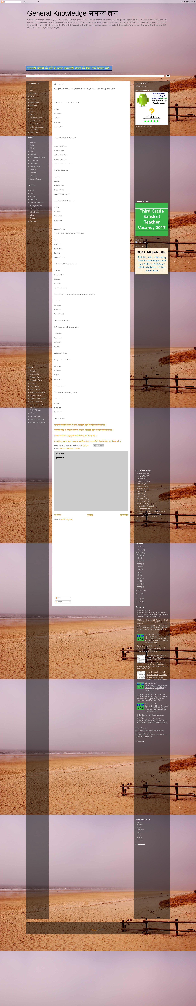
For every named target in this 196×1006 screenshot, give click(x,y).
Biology (33, 154)
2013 (139, 599)
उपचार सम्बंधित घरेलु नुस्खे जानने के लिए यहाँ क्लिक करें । (75, 436)
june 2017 (140, 494)
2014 (139, 596)
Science (33, 142)
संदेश (58, 598)
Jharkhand (33, 218)
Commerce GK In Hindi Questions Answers (151, 694)
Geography (34, 163)
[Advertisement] (81, 47)
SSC (31, 90)
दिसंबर (139, 555)
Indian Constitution (37, 419)
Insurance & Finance (37, 157)
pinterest (140, 840)
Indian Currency (36, 402)
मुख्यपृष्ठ (90, 515)
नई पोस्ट (57, 515)
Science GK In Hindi (152, 704)
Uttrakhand (34, 200)
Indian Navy (34, 132)
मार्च (138, 581)
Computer (33, 173)
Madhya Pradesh (36, 206)
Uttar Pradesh (35, 209)
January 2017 (141, 481)
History (32, 148)
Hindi (32, 151)
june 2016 (140, 484)
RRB (32, 115)
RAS (32, 108)
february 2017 (141, 489)
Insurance (33, 105)
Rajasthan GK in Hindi (152, 635)
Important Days (35, 395)
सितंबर (139, 564)
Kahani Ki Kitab (140, 86)
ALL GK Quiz (141, 504)
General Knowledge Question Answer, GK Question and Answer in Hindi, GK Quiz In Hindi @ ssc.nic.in (156, 658)
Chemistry (33, 176)
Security (33, 99)
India (32, 193)
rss (138, 832)
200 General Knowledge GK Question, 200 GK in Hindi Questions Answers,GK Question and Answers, (152, 621)
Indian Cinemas (35, 410)
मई (138, 575)
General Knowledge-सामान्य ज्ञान (72, 13)
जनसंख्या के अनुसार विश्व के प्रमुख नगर (148, 514)
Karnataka (33, 221)
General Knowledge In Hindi (156, 672)
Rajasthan (33, 196)
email (139, 835)
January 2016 (141, 486)
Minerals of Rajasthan (38, 422)
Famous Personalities (37, 392)
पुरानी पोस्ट (124, 515)
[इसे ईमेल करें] (94, 445)
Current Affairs (35, 179)
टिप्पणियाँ (59, 602)
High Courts (34, 386)
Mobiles (33, 383)
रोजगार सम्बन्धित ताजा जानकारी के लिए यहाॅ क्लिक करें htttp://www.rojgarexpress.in (149, 732)
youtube (139, 837)
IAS (31, 112)
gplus (139, 827)
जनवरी (139, 587)
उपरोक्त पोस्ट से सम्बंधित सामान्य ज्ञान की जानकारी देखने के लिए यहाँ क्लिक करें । (84, 430)
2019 (139, 547)
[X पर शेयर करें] (99, 445)
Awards (33, 371)
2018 (139, 550)
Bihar (32, 215)
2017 (139, 553)
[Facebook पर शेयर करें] (101, 445)
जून (138, 572)
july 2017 (140, 491)
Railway (33, 93)
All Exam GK (141, 499)
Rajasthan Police (36, 118)
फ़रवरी (139, 584)
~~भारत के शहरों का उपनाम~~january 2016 (150, 511)
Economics (34, 160)
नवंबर (139, 558)
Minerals (33, 413)
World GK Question (73, 448)
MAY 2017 (63, 448)
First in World (35, 389)
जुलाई (139, 569)
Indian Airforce (35, 124)
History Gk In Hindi (143, 611)
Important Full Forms (37, 399)
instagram (140, 830)
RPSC (32, 96)
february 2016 (141, 473)
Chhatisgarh (34, 212)
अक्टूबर (139, 561)
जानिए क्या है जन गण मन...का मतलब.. (147, 516)
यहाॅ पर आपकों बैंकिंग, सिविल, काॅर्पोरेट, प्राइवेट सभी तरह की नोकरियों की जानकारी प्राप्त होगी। (150, 736)
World (32, 190)
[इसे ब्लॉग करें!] (96, 445)
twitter (139, 822)
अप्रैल (139, 578)
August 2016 (141, 476)
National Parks (35, 416)
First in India (34, 374)
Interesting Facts (36, 380)
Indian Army (34, 102)
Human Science (35, 167)
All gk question (142, 501)
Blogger (94, 930)
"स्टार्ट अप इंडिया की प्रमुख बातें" (146, 506)
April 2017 (140, 496)
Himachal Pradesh (36, 203)
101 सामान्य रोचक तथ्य (143, 509)
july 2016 (140, 478)
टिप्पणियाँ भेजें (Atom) (66, 519)
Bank (32, 87)
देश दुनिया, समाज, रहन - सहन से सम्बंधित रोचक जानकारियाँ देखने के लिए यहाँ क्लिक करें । (88, 441)
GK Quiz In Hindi (150, 683)
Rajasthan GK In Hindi (144, 646)
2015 (139, 593)
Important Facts (35, 377)
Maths (32, 145)
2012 (139, 602)
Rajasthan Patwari (36, 121)
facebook (140, 825)
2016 (139, 590)
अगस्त (139, 567)
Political (33, 170)
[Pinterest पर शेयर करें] (103, 445)
